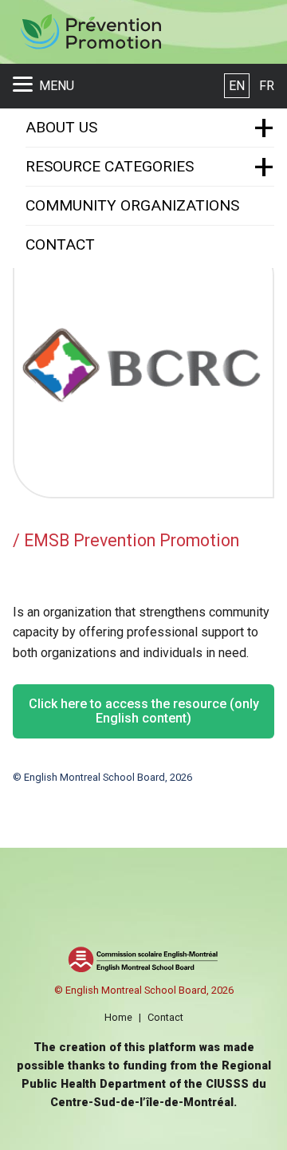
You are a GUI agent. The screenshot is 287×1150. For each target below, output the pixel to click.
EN (237, 85)
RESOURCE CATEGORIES (110, 166)
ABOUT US (61, 127)
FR (266, 85)
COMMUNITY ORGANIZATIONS (132, 205)
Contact (165, 1017)
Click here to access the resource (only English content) (144, 711)
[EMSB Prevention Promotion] (90, 32)
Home (118, 1017)
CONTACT (60, 244)
